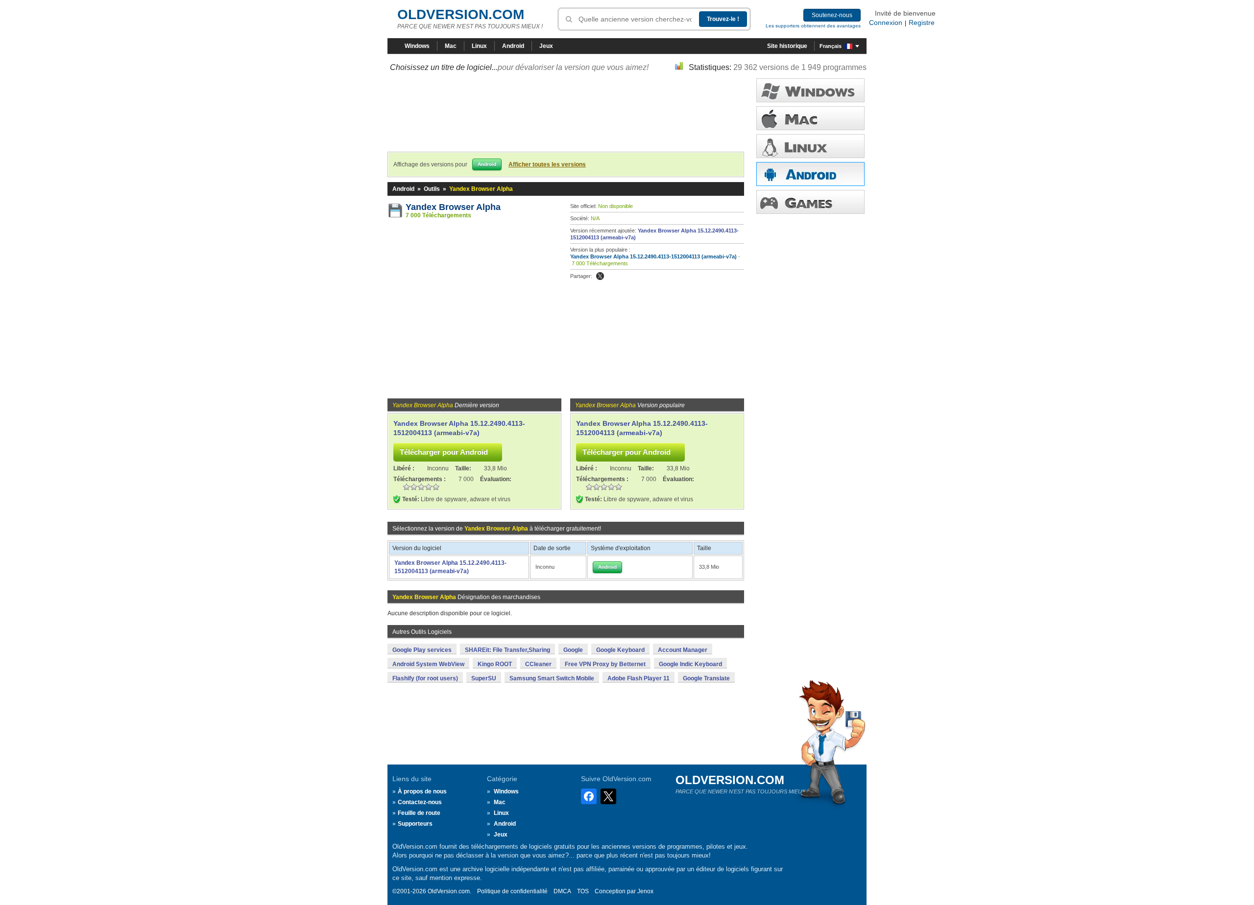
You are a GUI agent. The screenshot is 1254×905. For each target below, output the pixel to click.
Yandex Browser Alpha (453, 207)
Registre (922, 22)
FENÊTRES (810, 90)
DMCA (562, 891)
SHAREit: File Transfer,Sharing (507, 650)
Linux (479, 46)
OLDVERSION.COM (460, 14)
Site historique (787, 46)
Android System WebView (428, 664)
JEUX (810, 202)
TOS (583, 891)
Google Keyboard (620, 650)
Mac (451, 46)
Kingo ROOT (495, 664)
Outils (432, 189)
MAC (810, 118)
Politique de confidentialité (512, 891)
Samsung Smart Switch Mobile (551, 678)
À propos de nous (422, 791)
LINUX (810, 146)
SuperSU (483, 678)
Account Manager (682, 650)
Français (831, 46)
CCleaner (538, 664)
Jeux (546, 46)
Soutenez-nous (832, 15)
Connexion (885, 22)
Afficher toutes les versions (547, 164)
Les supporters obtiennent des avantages (813, 25)
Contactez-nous (420, 802)
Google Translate (706, 678)
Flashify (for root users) (425, 678)
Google (573, 650)
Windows (417, 46)
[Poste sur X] (600, 276)
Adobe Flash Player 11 (638, 678)
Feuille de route (419, 813)
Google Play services (422, 650)
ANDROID (810, 174)
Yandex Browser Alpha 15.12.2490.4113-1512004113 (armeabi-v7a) (653, 256)
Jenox (645, 891)
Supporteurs (415, 823)
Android (513, 46)
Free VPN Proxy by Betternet (605, 664)
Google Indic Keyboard (690, 664)
